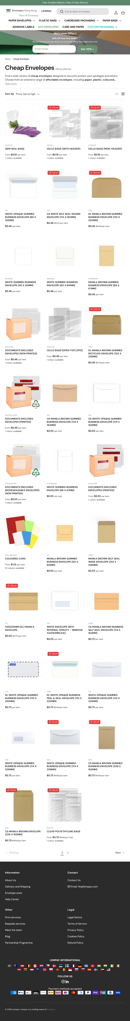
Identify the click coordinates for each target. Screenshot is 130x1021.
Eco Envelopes (48, 27)
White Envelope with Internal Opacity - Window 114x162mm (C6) (65, 630)
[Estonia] (60, 965)
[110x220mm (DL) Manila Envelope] (23, 601)
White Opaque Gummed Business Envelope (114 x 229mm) (104, 698)
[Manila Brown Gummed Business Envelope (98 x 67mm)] (106, 256)
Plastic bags (48, 20)
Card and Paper (73, 27)
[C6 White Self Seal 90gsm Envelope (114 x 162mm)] (65, 188)
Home (7, 59)
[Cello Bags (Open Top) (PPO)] (65, 324)
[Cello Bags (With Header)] (65, 123)
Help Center (12, 899)
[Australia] (15, 965)
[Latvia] (19, 969)
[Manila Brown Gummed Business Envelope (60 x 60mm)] (65, 533)
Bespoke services (15, 923)
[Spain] (89, 969)
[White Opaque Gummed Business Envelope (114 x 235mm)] (65, 737)
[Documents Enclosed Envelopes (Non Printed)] (23, 324)
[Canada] (35, 965)
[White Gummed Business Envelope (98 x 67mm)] (65, 461)
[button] (123, 12)
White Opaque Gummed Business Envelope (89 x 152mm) (20, 217)
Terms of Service (77, 923)
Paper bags (110, 20)
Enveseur (51, 1009)
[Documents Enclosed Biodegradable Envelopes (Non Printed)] (23, 461)
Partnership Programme (19, 942)
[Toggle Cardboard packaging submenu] (97, 21)
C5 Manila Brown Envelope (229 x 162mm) (23, 833)
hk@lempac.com (88, 886)
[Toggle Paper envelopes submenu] (34, 21)
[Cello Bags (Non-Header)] (106, 123)
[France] (73, 965)
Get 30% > (87, 49)
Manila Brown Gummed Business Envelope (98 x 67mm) (103, 285)
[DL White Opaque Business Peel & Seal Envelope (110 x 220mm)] (65, 669)
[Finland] (67, 965)
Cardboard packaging (79, 20)
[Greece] (86, 965)
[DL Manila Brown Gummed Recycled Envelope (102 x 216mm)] (106, 324)
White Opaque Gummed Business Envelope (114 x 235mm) (62, 766)
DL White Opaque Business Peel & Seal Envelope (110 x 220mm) (64, 698)
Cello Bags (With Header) (63, 148)
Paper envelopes (20, 20)
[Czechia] (47, 965)
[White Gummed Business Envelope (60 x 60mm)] (65, 256)
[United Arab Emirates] (102, 969)
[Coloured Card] (23, 533)
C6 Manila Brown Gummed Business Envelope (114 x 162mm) (64, 422)
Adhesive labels (23, 27)
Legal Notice (75, 917)
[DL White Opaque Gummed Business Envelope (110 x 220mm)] (23, 669)
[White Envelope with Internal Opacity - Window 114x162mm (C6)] (65, 601)
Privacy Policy (76, 930)
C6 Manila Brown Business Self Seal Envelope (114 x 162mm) (105, 630)
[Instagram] (63, 981)
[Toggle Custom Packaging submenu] (116, 27)
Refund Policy (75, 942)
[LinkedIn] (67, 981)
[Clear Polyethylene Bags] (65, 806)
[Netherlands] (31, 969)
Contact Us (74, 880)
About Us (10, 880)
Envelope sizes (13, 893)
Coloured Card (15, 558)
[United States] (108, 969)
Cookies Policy (76, 936)
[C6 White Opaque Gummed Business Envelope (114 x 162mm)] (106, 393)
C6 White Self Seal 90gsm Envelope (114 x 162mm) (63, 215)
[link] (32, 853)
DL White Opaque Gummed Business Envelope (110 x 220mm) (21, 698)
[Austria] (22, 965)
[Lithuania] (25, 969)
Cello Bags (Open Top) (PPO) (65, 350)
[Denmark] (54, 965)
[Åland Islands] (9, 965)
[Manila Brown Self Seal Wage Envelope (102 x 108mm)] (106, 533)
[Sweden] (95, 969)
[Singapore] (70, 969)
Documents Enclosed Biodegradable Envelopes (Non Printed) (22, 490)
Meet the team (13, 930)
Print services (13, 917)
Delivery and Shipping (17, 886)
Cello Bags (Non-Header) (105, 148)
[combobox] (82, 11)
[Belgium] (28, 965)
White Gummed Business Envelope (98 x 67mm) (62, 489)
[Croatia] (41, 965)
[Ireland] (111, 965)
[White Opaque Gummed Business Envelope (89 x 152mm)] (23, 188)
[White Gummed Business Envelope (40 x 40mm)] (23, 256)
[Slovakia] (76, 969)
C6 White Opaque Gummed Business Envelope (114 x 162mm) (105, 422)
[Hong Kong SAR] (92, 965)
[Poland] (51, 969)
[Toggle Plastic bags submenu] (59, 21)
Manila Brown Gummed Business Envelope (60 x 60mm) (62, 562)
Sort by (9, 93)
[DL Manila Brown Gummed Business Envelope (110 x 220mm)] (106, 188)
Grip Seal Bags (14, 148)
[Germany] (79, 965)
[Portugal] (57, 969)
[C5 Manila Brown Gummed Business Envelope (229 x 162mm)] (106, 737)
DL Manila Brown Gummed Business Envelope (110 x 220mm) (105, 217)
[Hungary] (99, 965)
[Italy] (118, 965)
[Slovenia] (83, 969)
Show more (11, 83)
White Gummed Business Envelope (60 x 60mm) (62, 284)
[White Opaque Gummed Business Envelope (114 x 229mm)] (106, 669)
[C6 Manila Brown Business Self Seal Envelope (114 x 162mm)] (106, 601)
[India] (105, 965)
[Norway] (44, 969)
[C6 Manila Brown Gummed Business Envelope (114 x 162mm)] (65, 393)
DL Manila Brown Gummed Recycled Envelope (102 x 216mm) (105, 353)
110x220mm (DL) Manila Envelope (19, 628)
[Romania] (63, 969)
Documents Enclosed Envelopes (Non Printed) (21, 352)
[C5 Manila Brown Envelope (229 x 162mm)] (23, 806)
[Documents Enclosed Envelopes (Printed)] (23, 393)
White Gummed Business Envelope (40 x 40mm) (20, 284)
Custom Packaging (101, 27)
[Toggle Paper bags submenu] (120, 21)
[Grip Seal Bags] (23, 123)
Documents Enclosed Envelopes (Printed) (19, 420)
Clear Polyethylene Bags (63, 831)
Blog (7, 936)
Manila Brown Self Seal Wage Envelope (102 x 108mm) (104, 562)
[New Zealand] (38, 969)
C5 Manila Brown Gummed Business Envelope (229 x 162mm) (105, 766)
